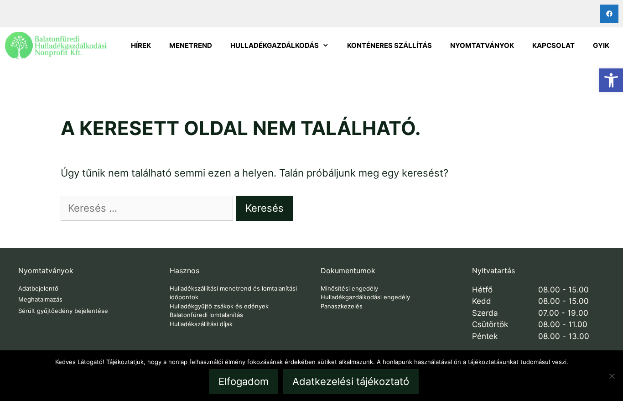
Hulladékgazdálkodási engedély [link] (365, 297)
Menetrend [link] (190, 45)
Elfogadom (243, 381)
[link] (611, 80)
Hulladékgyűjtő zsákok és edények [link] (219, 306)
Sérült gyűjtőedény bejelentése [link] (63, 310)
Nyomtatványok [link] (482, 45)
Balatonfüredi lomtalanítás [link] (206, 314)
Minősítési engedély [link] (349, 288)
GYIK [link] (601, 45)
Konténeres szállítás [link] (389, 45)
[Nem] (611, 375)
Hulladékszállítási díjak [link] (201, 324)
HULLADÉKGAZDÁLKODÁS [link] (274, 45)
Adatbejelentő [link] (38, 288)
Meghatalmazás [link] (40, 299)
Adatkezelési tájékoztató (350, 381)
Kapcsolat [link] (553, 45)
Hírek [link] (141, 45)
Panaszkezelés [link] (342, 306)
